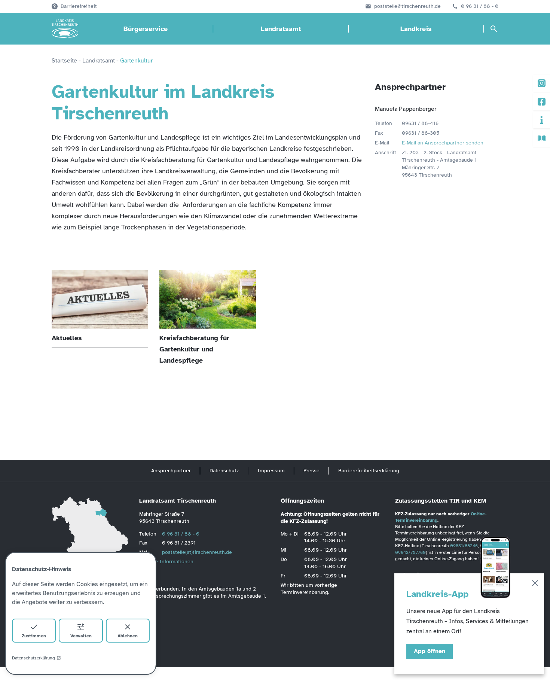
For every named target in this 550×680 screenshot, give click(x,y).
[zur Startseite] (65, 28)
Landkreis (416, 29)
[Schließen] (535, 584)
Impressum (271, 470)
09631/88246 (464, 545)
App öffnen (429, 651)
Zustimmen (34, 635)
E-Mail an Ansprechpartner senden (442, 143)
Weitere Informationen (166, 561)
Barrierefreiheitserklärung (368, 470)
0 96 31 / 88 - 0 (479, 6)
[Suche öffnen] (494, 29)
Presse (311, 470)
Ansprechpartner (171, 470)
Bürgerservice (145, 29)
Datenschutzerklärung (33, 658)
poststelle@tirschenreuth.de (407, 6)
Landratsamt (281, 29)
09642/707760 (410, 552)
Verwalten (81, 635)
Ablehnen (127, 635)
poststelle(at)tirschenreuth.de (197, 552)
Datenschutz (224, 470)
